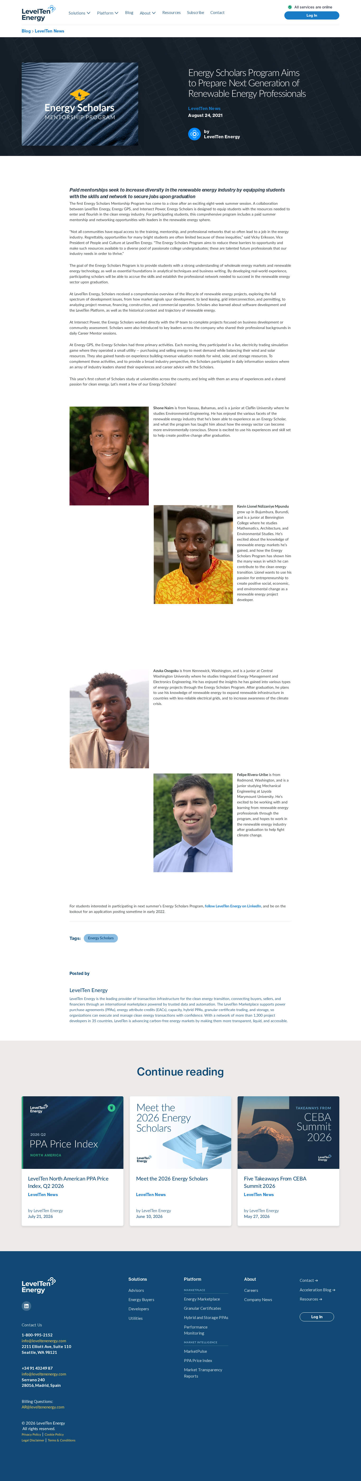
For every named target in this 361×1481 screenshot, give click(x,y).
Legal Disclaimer (33, 1440)
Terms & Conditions (61, 1440)
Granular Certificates (202, 1308)
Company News (258, 1299)
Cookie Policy (54, 1434)
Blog (129, 12)
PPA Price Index (198, 1360)
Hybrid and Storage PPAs (206, 1317)
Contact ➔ (309, 1280)
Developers (138, 1308)
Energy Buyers (141, 1299)
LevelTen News (49, 31)
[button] (80, 13)
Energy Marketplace (202, 1299)
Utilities (135, 1318)
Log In (312, 15)
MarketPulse (195, 1351)
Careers (251, 1290)
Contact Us (32, 1324)
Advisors (136, 1290)
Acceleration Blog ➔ (318, 1289)
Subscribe (195, 12)
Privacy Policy (31, 1434)
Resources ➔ (311, 1299)
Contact (217, 12)
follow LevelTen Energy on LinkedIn (232, 906)
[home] (39, 13)
